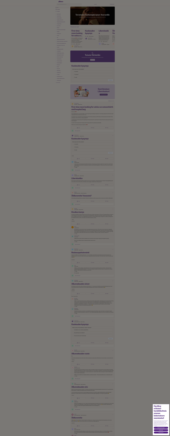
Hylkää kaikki (161, 430)
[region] (161, 419)
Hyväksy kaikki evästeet (161, 427)
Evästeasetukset (161, 432)
